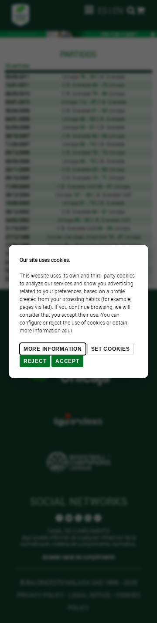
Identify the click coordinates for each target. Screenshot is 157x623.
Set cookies (110, 349)
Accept (67, 361)
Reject (35, 361)
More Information (53, 349)
